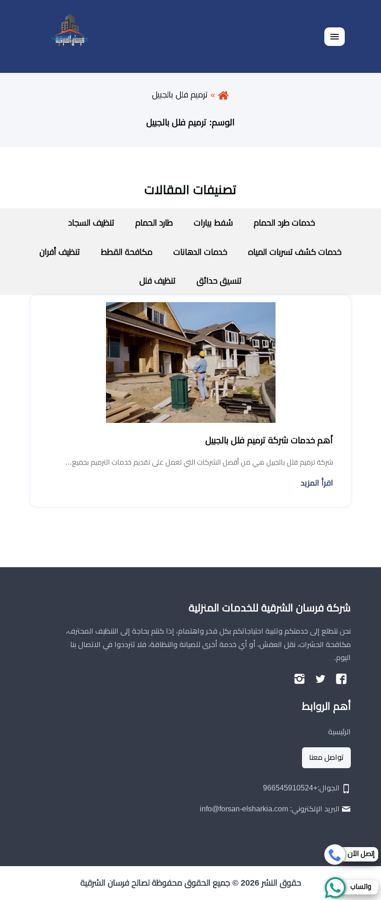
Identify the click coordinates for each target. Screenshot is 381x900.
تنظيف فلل (157, 280)
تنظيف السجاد (90, 222)
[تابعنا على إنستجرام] (299, 679)
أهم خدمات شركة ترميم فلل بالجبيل (269, 440)
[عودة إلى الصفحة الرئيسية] (223, 94)
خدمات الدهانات (200, 252)
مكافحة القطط (126, 252)
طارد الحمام (154, 222)
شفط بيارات (213, 222)
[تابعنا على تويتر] (320, 679)
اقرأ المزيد (317, 483)
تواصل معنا (326, 757)
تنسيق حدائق (219, 280)
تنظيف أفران (59, 252)
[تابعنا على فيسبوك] (341, 679)
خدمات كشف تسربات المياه (295, 252)
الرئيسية (339, 732)
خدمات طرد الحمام (284, 222)
